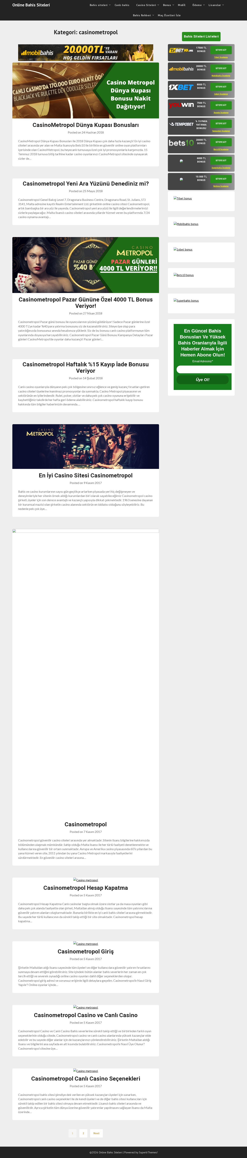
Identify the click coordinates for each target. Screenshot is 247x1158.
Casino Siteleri (146, 5)
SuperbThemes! (148, 1152)
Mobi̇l (181, 5)
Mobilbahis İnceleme (221, 75)
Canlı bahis (122, 5)
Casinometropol (86, 824)
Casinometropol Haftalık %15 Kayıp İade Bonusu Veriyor (86, 367)
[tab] (201, 52)
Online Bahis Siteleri (31, 5)
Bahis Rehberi (142, 15)
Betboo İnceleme (220, 186)
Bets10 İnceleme (221, 149)
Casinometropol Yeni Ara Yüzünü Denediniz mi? (86, 183)
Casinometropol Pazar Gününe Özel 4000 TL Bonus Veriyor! (86, 302)
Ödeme (197, 5)
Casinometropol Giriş (86, 951)
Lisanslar (215, 5)
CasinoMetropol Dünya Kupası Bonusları (86, 125)
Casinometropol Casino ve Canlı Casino (86, 1015)
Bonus (167, 5)
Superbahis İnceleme (221, 167)
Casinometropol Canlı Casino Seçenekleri (85, 1078)
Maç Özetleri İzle (169, 15)
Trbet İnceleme (221, 57)
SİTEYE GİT (221, 50)
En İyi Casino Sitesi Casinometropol (86, 475)
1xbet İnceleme (221, 94)
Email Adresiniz (202, 361)
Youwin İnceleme (221, 112)
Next (96, 1133)
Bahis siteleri (99, 5)
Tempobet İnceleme (221, 131)
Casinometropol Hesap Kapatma (85, 887)
